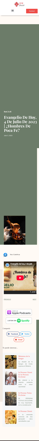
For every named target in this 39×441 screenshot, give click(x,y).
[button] (12, 10)
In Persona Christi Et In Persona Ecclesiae (25, 374)
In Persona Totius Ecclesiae (25, 394)
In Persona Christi (25, 411)
